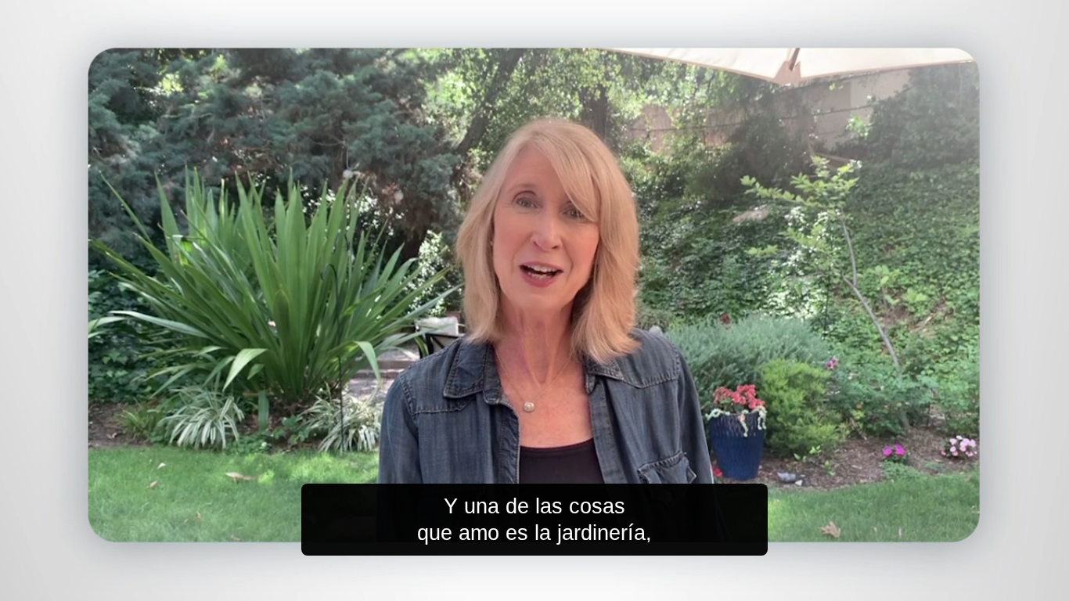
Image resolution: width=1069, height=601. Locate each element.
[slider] (565, 586)
